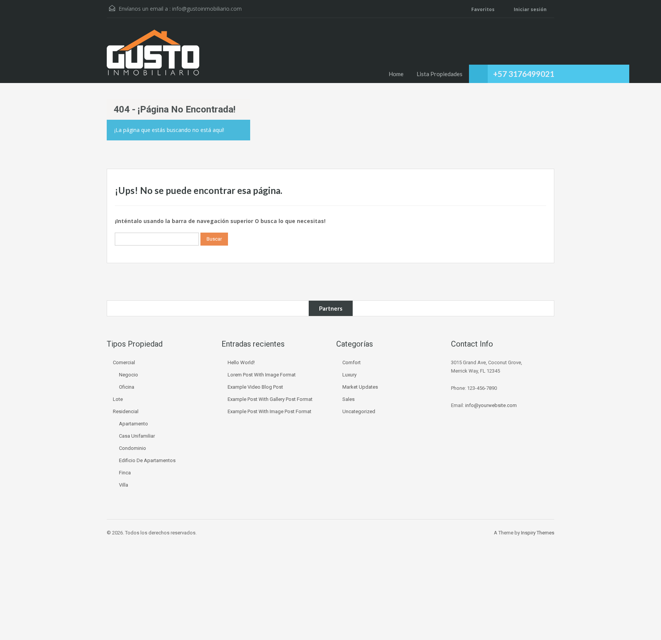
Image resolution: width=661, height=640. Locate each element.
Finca (125, 473)
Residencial (125, 411)
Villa (123, 485)
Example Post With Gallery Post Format (270, 399)
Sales (348, 399)
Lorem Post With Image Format (262, 375)
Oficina (126, 387)
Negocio (128, 375)
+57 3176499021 (523, 73)
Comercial (124, 362)
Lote (118, 399)
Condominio (132, 448)
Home (396, 73)
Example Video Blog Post (255, 387)
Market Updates (360, 387)
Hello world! (241, 362)
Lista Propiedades (439, 73)
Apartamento (133, 424)
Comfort (351, 362)
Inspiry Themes (537, 533)
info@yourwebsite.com (491, 405)
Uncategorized (358, 411)
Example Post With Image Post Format (269, 411)
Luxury (349, 375)
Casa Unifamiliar (137, 436)
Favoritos (483, 9)
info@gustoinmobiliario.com (207, 8)
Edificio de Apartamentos (147, 460)
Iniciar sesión (530, 9)
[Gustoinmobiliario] (153, 56)
